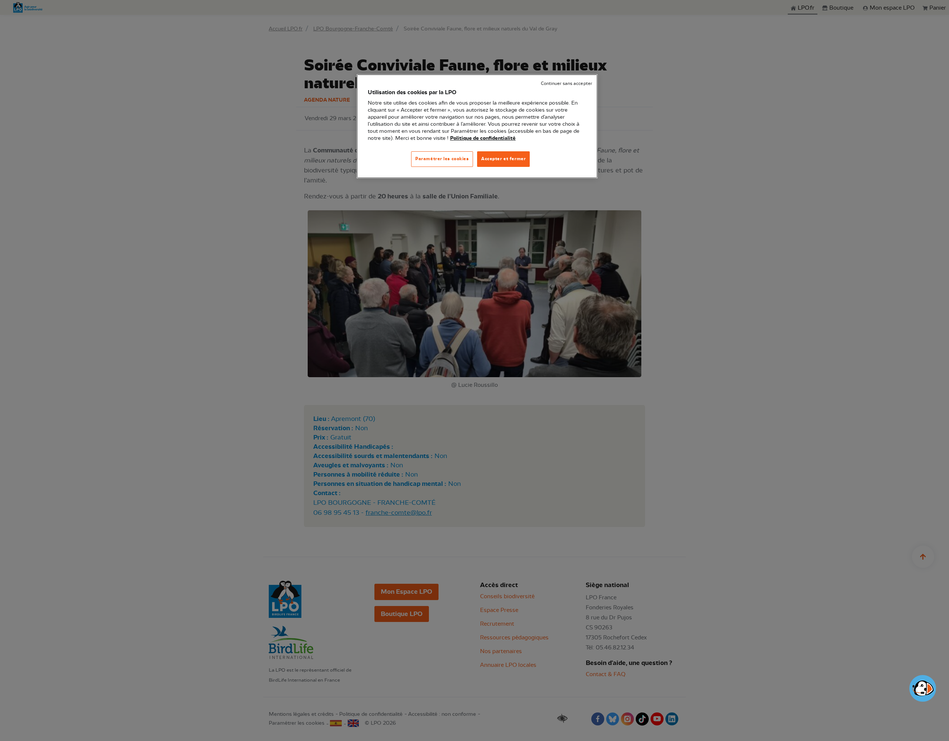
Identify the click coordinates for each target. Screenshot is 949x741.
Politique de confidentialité (483, 138)
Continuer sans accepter (566, 83)
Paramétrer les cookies (442, 158)
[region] (477, 126)
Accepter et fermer (503, 158)
